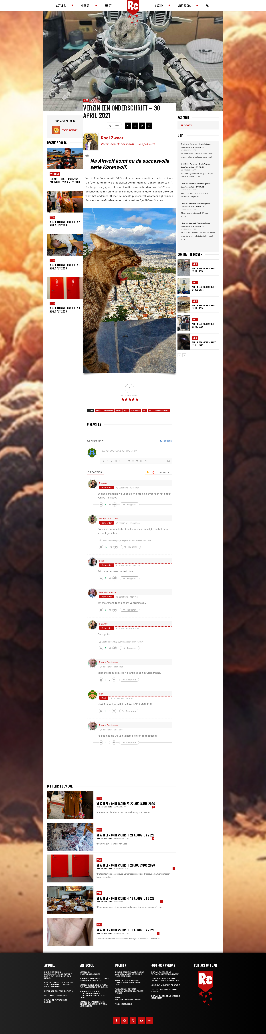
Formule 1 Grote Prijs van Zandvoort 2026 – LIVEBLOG (65, 180)
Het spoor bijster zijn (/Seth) (58, 991)
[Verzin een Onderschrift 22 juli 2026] (183, 323)
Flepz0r (103, 483)
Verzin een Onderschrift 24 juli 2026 (204, 288)
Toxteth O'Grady (69, 130)
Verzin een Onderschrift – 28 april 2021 (128, 144)
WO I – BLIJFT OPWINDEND (55, 996)
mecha (118, 410)
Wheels (54, 174)
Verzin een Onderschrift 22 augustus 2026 (65, 223)
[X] (135, 126)
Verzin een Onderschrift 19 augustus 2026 (125, 898)
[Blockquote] (129, 461)
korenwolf (108, 410)
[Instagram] (124, 1020)
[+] (145, 461)
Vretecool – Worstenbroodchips (90, 973)
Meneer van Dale (108, 518)
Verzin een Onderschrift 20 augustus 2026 (65, 309)
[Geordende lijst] (120, 461)
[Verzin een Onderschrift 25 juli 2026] (183, 267)
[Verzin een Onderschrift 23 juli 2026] (183, 304)
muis (126, 410)
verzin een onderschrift (159, 410)
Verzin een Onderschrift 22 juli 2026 (204, 325)
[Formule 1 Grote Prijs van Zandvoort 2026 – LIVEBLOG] (65, 158)
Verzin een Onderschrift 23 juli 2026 (204, 307)
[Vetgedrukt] (103, 461)
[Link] (137, 461)
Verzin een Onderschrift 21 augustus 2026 (65, 266)
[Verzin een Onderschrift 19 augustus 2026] (70, 900)
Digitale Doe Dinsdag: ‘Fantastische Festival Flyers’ (165, 973)
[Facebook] (128, 126)
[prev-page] (179, 355)
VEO (52, 217)
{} (141, 461)
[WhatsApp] (149, 126)
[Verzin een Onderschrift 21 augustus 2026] (65, 245)
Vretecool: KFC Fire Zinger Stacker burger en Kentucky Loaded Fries (93, 1004)
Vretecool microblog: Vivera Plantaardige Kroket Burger (94, 986)
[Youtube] (141, 1020)
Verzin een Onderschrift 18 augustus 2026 (125, 930)
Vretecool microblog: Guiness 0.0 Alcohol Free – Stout (94, 980)
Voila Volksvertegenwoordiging (128, 999)
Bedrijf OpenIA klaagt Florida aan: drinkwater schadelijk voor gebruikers (58, 985)
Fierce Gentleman (108, 662)
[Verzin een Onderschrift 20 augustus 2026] (65, 288)
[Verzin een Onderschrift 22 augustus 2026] (65, 202)
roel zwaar (135, 410)
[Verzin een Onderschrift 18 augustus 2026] (70, 932)
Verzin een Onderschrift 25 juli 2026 (204, 270)
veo (144, 410)
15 (162, 902)
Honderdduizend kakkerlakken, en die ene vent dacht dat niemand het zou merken (58, 975)
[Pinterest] (142, 126)
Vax (183, 183)
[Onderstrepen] (111, 461)
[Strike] (116, 461)
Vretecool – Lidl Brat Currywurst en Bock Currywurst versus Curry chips (92, 995)
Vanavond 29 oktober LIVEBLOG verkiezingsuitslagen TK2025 (129, 991)
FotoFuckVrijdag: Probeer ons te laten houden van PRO (165, 980)
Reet (101, 561)
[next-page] (184, 355)
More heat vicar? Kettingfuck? (165, 985)
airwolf (99, 410)
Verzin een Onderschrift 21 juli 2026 (204, 344)
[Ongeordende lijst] (124, 461)
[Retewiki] (149, 1020)
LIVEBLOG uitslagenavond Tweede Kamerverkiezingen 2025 (128, 983)
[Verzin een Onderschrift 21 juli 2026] (183, 342)
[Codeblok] (133, 461)
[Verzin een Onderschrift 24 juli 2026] (183, 286)
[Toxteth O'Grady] (57, 130)
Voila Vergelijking (123, 1004)
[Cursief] (107, 461)
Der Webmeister (108, 592)
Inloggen (167, 440)
